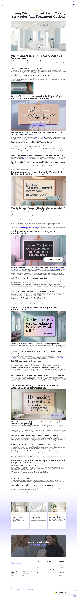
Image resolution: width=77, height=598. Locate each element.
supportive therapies (26, 159)
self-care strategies (26, 158)
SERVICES (32, 4)
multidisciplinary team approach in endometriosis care (36, 168)
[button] (3, 1)
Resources (48, 4)
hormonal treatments (14, 139)
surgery (20, 139)
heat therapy (35, 151)
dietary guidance (19, 166)
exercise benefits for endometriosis (46, 271)
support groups (26, 166)
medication (28, 145)
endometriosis (46, 216)
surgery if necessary (54, 151)
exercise (40, 151)
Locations (42, 4)
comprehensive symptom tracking (40, 137)
